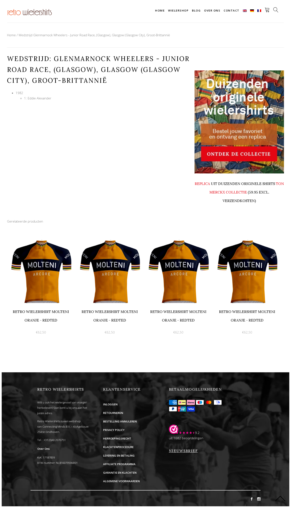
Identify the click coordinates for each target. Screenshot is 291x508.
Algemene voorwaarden (121, 481)
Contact (231, 10)
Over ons (212, 10)
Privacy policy (114, 430)
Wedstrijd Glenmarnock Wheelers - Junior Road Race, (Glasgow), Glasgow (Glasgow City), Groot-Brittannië (94, 35)
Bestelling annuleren (120, 421)
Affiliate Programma (119, 464)
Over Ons (43, 449)
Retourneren (113, 413)
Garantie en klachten (120, 473)
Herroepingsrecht (117, 438)
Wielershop (178, 10)
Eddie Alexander (39, 98)
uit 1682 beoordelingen (186, 438)
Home (160, 10)
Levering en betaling (119, 455)
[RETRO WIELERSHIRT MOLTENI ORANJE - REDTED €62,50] (41, 237)
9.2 (197, 433)
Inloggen (110, 404)
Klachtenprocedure (118, 447)
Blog (196, 10)
